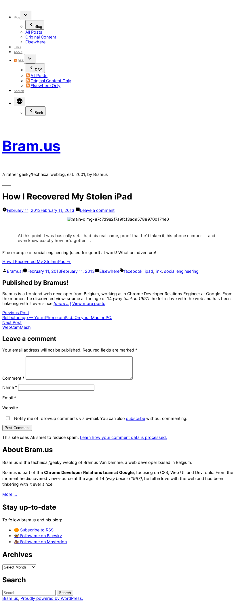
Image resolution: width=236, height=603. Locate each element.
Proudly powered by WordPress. (51, 598)
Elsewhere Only (45, 85)
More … (9, 494)
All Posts (33, 32)
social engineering (181, 271)
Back (39, 113)
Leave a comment (97, 210)
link (158, 271)
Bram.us (31, 146)
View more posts (88, 303)
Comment (13, 378)
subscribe (135, 418)
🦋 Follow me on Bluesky (38, 535)
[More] (19, 101)
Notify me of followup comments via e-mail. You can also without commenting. (100, 418)
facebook (133, 271)
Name (9, 387)
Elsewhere (35, 41)
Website (10, 407)
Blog (17, 17)
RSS (21, 61)
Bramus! (15, 271)
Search (19, 91)
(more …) (62, 303)
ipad (149, 271)
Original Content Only (51, 80)
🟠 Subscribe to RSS (34, 529)
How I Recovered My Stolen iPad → (36, 261)
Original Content (40, 36)
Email (9, 397)
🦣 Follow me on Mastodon (40, 541)
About (18, 52)
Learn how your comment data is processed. (123, 437)
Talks (17, 47)
